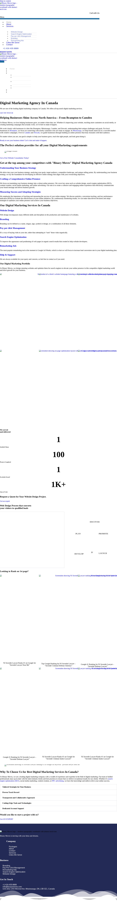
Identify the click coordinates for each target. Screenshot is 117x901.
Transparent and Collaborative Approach (18, 798)
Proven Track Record (10, 792)
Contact (9, 45)
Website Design (17, 32)
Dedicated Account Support (13, 808)
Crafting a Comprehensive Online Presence (20, 179)
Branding (14, 38)
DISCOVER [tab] (95, 522)
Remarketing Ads (8, 246)
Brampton (13, 131)
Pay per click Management (21, 36)
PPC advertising (58, 781)
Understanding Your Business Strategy (18, 168)
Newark (37, 133)
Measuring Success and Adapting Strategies (20, 192)
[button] (49, 17)
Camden (27, 133)
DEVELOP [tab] (79, 554)
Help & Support (7, 255)
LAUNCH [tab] (103, 553)
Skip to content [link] (5, 1)
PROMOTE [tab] (103, 534)
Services (9, 26)
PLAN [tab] (78, 534)
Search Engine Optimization (21, 34)
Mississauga (77, 131)
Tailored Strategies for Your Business (16, 787)
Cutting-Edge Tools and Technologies (16, 803)
